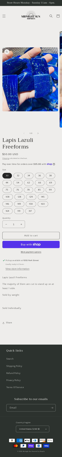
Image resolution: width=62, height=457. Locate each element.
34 (29, 175)
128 (19, 197)
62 (28, 183)
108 (8, 197)
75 (7, 190)
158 (31, 204)
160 (43, 204)
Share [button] (9, 322)
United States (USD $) (29, 429)
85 (39, 190)
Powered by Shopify (38, 451)
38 (50, 175)
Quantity (6, 218)
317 (30, 211)
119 (19, 211)
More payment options (31, 252)
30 (7, 175)
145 (43, 197)
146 (7, 204)
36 (39, 175)
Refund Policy (13, 373)
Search (10, 359)
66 (39, 183)
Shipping (5, 158)
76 (18, 190)
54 (18, 183)
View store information (17, 269)
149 (19, 204)
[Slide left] (24, 133)
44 (7, 183)
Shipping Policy (14, 366)
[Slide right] (37, 133)
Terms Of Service (15, 387)
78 (28, 190)
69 (50, 183)
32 (18, 175)
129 (31, 197)
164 (7, 211)
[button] (3, 16)
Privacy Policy (13, 380)
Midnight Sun (27, 451)
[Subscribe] (51, 408)
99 (50, 190)
